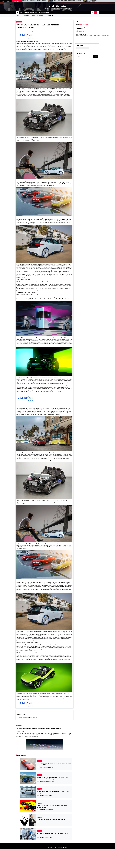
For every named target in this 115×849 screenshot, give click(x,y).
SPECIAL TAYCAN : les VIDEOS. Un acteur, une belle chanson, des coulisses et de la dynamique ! (53, 778)
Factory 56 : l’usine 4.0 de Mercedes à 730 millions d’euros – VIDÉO (53, 834)
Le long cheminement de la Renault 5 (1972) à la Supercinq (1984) (56, 1)
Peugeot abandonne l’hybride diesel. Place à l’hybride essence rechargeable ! (54, 792)
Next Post (18, 723)
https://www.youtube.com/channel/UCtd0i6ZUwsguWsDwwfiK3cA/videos (93, 35)
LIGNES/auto (57, 5)
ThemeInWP (64, 847)
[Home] (17, 12)
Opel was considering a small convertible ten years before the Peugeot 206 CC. (54, 763)
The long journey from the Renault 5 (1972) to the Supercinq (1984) (91, 1)
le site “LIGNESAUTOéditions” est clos (28, 12)
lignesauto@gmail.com (85, 24)
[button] (92, 12)
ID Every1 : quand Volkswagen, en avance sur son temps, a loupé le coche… (52, 806)
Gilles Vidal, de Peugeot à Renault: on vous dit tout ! (51, 819)
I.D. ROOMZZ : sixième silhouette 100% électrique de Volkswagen (38, 728)
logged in (25, 717)
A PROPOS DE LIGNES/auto (44, 12)
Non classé (19, 21)
